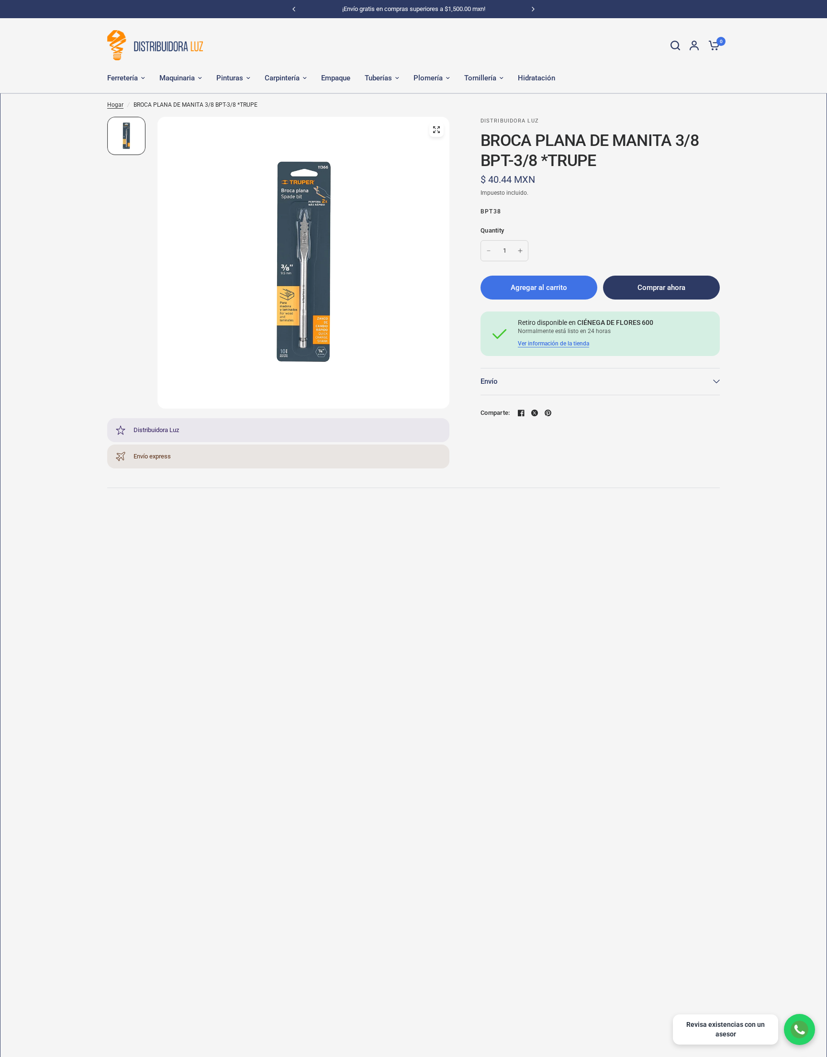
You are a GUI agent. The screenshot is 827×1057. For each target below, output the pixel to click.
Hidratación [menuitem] (536, 78)
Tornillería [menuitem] (480, 78)
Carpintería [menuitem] (282, 78)
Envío (489, 381)
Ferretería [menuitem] (122, 78)
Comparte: (495, 413)
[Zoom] (436, 129)
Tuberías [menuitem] (378, 78)
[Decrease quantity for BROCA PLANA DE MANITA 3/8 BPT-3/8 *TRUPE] (488, 251)
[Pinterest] (548, 413)
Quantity (492, 230)
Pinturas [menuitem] (229, 78)
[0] (712, 45)
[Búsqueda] (675, 45)
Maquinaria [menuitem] (177, 78)
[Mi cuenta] (694, 45)
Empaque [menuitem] (335, 78)
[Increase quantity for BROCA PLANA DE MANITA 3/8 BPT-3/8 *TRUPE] (520, 251)
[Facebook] (521, 413)
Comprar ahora (661, 287)
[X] (534, 413)
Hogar (115, 104)
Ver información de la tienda (553, 343)
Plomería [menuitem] (428, 78)
